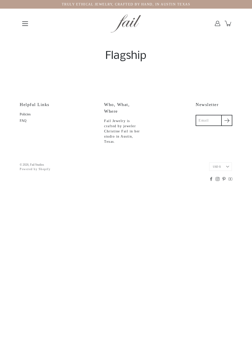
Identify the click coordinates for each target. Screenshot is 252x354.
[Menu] (25, 23)
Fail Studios (37, 164)
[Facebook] (211, 179)
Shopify (45, 169)
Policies (25, 114)
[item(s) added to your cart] (228, 23)
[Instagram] (218, 179)
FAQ (23, 121)
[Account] (217, 23)
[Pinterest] (224, 179)
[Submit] (226, 120)
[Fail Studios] (126, 23)
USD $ (217, 166)
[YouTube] (230, 179)
